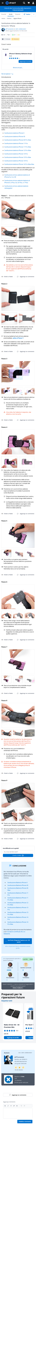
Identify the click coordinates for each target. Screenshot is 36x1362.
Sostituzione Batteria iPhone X (17, 882)
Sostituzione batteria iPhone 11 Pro (16, 143)
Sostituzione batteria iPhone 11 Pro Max (17, 147)
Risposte (17, 14)
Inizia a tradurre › (18, 988)
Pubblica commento (25, 1121)
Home (3, 18)
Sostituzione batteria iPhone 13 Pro (16, 154)
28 (14, 35)
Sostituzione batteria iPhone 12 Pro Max (17, 150)
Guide (10, 14)
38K (4, 35)
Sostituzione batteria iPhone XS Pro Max (17, 140)
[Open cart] (28, 3)
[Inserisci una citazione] (17, 1106)
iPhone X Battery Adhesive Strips (20, 54)
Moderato (16, 39)
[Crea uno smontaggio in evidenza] (19, 1067)
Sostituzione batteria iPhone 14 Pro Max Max (19, 164)
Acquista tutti (6, 1001)
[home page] (11, 3)
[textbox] (17, 1113)
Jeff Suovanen (9, 29)
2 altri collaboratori (20, 29)
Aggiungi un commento (18, 847)
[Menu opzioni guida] (34, 14)
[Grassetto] (5, 1106)
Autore (6, 1053)
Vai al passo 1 (6, 74)
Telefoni (9, 18)
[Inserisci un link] (14, 1106)
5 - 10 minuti (7, 39)
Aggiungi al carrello (25, 61)
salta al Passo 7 (18, 338)
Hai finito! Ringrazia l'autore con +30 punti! (19, 941)
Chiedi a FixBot (16, 855)
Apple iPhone (17, 18)
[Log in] (33, 3)
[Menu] (2, 3)
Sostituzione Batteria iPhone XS (18, 885)
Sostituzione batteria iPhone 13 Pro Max (17, 157)
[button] (24, 3)
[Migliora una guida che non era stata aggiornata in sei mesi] (23, 1067)
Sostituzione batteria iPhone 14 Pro (16, 161)
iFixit (22, 1076)
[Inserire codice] (11, 1106)
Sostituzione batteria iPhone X (14, 133)
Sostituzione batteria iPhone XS (14, 136)
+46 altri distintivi (19, 1070)
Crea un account (18, 10)
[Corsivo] (8, 1106)
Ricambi (3, 14)
